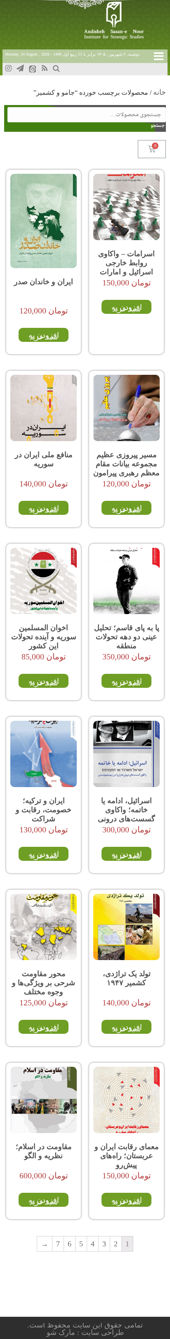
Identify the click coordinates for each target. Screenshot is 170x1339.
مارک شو (62, 1332)
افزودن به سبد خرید (126, 308)
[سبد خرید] (152, 149)
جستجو (159, 126)
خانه (159, 92)
